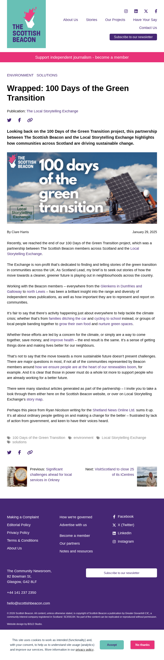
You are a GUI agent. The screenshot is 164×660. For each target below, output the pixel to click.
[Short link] (30, 120)
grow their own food (75, 324)
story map (34, 399)
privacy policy (85, 649)
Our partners (70, 543)
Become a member (75, 536)
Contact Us (148, 28)
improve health (62, 340)
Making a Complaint (23, 517)
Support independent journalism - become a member (82, 57)
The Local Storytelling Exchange (52, 111)
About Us (70, 20)
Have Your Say (145, 20)
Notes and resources (76, 551)
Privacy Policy (18, 533)
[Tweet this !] (9, 120)
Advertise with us (73, 525)
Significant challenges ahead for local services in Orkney (51, 474)
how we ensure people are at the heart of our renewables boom (85, 367)
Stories (91, 20)
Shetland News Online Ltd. (114, 410)
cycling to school (107, 319)
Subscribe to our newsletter (133, 37)
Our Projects (115, 20)
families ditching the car (67, 319)
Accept (112, 644)
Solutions (47, 75)
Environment (20, 75)
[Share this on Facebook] (19, 120)
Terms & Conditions (22, 540)
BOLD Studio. (35, 624)
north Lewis (36, 292)
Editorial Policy (19, 525)
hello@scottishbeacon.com (28, 603)
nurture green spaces (116, 324)
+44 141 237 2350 (21, 593)
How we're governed (76, 517)
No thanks (142, 644)
